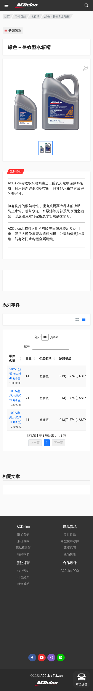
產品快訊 (70, 554)
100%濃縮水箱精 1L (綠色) (15, 417)
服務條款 (23, 541)
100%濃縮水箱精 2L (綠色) (15, 395)
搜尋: (27, 346)
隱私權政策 (23, 547)
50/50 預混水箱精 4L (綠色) (15, 374)
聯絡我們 (23, 554)
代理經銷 (23, 577)
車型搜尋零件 (70, 541)
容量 (29, 358)
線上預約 (23, 570)
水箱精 (35, 16)
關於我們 (23, 534)
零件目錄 (20, 16)
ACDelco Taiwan (51, 675)
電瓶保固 (70, 547)
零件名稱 (12, 358)
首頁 (7, 16)
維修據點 (23, 583)
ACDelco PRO (70, 570)
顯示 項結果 (46, 337)
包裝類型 (45, 358)
